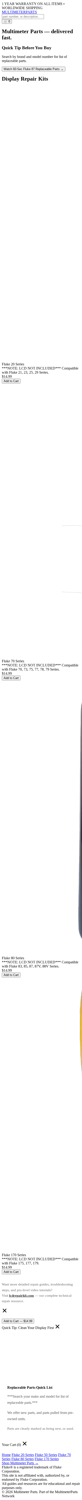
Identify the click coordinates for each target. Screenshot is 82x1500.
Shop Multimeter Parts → (20, 1463)
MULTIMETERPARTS (19, 12)
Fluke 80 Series (22, 1459)
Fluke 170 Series (47, 1459)
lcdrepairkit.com (21, 1295)
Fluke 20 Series (23, 1455)
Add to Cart (11, 381)
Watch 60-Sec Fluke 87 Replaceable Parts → (34, 69)
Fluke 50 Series (46, 1455)
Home (6, 1455)
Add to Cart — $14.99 (18, 1321)
